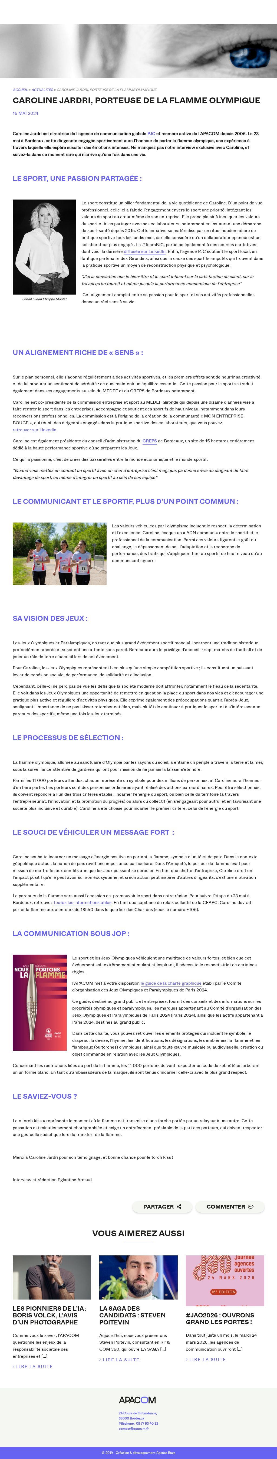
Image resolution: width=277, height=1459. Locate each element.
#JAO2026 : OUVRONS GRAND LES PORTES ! (220, 1318)
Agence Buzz (165, 1453)
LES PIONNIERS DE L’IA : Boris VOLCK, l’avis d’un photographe (50, 1316)
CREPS (150, 441)
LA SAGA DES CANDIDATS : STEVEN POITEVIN (132, 1316)
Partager (158, 1206)
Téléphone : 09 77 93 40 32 (138, 1423)
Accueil (20, 89)
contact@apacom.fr (134, 1429)
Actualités (42, 89)
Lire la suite (34, 1366)
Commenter (226, 1206)
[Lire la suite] (52, 1277)
